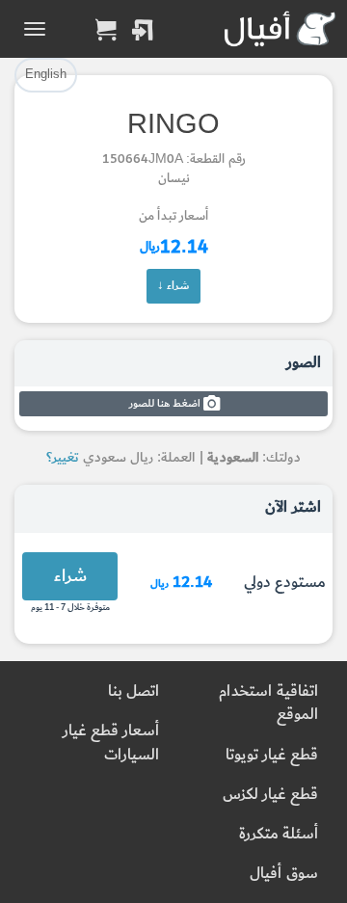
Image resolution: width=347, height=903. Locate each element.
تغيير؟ (62, 457)
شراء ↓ (173, 285)
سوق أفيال (284, 874)
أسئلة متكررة (278, 834)
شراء (70, 576)
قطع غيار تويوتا (272, 755)
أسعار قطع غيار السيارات (111, 742)
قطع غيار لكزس (270, 795)
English (46, 74)
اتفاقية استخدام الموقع (268, 703)
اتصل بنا (133, 691)
